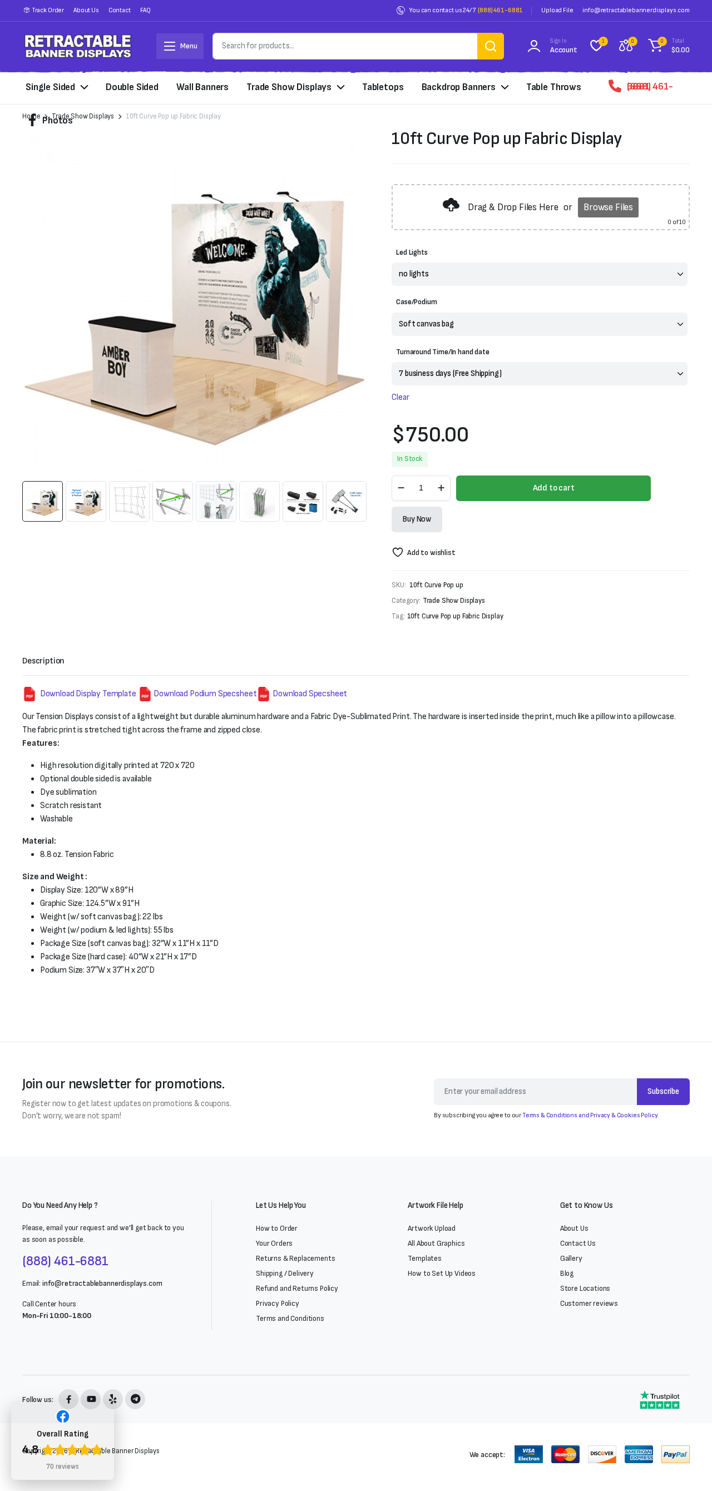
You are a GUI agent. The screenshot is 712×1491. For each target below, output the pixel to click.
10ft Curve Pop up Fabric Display (455, 616)
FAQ (145, 10)
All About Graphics (436, 1243)
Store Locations (585, 1288)
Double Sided (132, 87)
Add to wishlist (431, 552)
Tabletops (383, 87)
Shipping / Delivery (285, 1273)
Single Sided (50, 87)
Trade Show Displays (289, 87)
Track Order (48, 10)
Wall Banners (202, 87)
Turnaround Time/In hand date (443, 352)
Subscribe (663, 1091)
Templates (425, 1258)
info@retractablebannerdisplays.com (636, 10)
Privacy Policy (277, 1303)
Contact (119, 10)
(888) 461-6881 (500, 10)
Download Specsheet (309, 693)
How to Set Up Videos (442, 1273)
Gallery (571, 1258)
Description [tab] (43, 661)
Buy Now (417, 519)
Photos (57, 120)
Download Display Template (87, 693)
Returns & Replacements (295, 1258)
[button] (667, 46)
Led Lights (411, 252)
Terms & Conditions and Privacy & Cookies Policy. (590, 1115)
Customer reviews (589, 1303)
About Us (86, 10)
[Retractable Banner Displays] (78, 46)
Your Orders (274, 1243)
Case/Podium (416, 302)
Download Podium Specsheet (204, 693)
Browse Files (608, 207)
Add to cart (554, 488)
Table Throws (553, 87)
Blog (566, 1273)
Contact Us (578, 1243)
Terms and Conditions (290, 1318)
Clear (400, 397)
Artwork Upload (432, 1228)
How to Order (277, 1228)
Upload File (557, 10)
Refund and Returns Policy (297, 1288)
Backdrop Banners (459, 87)
